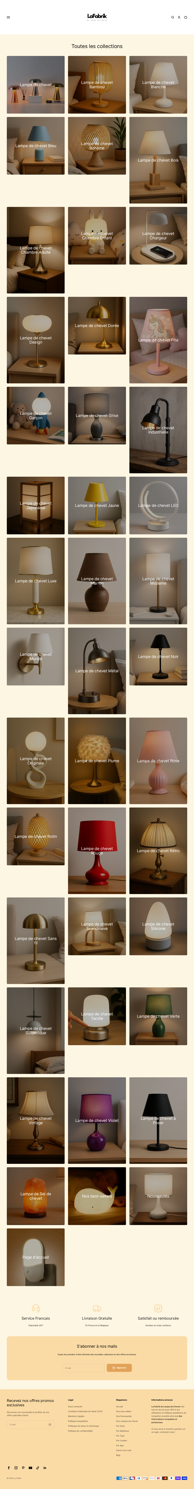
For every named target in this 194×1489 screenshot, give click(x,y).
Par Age (120, 1445)
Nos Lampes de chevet (127, 1421)
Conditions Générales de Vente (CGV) (85, 1411)
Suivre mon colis (123, 1450)
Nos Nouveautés (124, 1416)
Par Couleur (121, 1440)
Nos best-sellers (123, 1411)
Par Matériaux (122, 1431)
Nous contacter (75, 1406)
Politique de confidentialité (80, 1431)
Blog (118, 1455)
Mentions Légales (76, 1416)
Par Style (120, 1426)
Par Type (120, 1435)
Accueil (119, 1406)
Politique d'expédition (78, 1421)
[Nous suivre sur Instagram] (16, 1468)
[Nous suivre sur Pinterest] (23, 1468)
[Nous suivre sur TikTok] (38, 1468)
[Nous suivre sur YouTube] (30, 1468)
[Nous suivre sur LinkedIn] (45, 1468)
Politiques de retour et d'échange (83, 1426)
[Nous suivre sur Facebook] (9, 1468)
